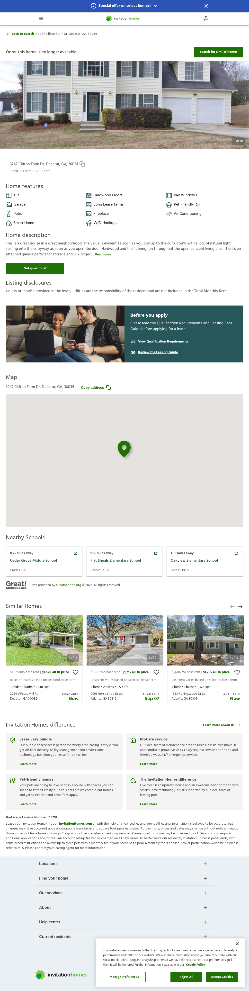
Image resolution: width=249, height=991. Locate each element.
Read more (103, 254)
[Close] (237, 943)
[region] (170, 962)
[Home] (123, 18)
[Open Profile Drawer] (206, 18)
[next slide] (240, 607)
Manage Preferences (124, 977)
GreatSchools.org (68, 585)
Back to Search (23, 34)
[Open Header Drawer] (41, 18)
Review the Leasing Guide (158, 352)
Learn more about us (218, 725)
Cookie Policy (195, 964)
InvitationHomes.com (75, 824)
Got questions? (35, 268)
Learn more (27, 763)
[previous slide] (232, 607)
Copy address (92, 387)
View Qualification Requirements (163, 342)
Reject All (186, 977)
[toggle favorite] (76, 672)
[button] (124, 6)
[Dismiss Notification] (206, 6)
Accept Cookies (222, 977)
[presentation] (44, 659)
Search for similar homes (218, 52)
